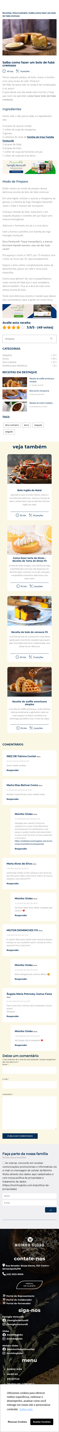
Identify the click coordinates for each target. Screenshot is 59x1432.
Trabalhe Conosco (21, 1384)
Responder (13, 770)
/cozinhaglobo (14, 1334)
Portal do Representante (20, 1296)
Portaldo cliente (30, 1285)
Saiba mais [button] (26, 1409)
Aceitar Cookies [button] (42, 1421)
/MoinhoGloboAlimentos (20, 1349)
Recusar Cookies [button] (17, 1421)
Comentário (7, 1094)
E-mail (5, 1079)
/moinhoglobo (14, 1353)
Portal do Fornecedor (18, 1303)
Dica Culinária (20, 13)
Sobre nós (14, 1369)
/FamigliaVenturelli (17, 1320)
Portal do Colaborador (19, 1299)
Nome (5, 1064)
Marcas (12, 1374)
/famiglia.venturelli (17, 1324)
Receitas (6, 13)
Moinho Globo (24, 814)
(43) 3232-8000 (14, 1274)
